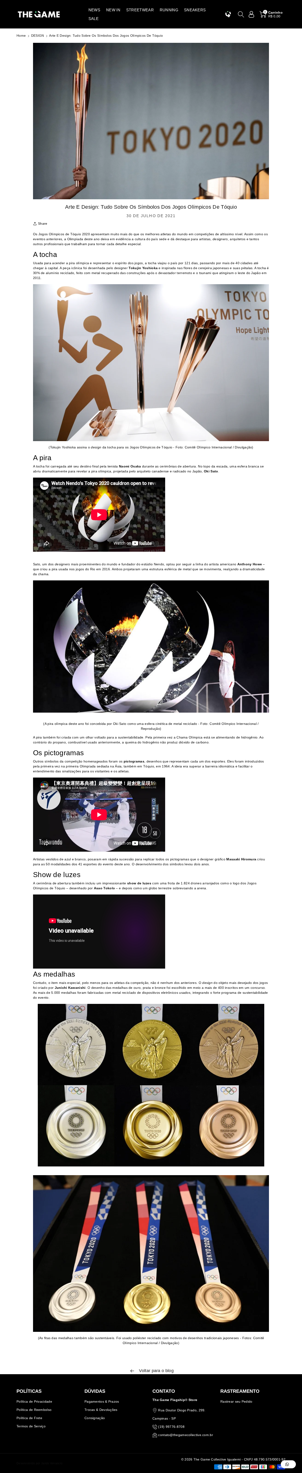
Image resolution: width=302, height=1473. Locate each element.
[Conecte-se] (251, 14)
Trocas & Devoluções (100, 1410)
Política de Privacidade (34, 1401)
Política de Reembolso (34, 1410)
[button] (94, 10)
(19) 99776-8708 (171, 1427)
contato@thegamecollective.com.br (185, 1435)
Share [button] (42, 223)
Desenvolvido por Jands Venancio (40, 1463)
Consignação (94, 1418)
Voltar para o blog (156, 1370)
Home (21, 35)
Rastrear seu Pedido (236, 1401)
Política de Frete (29, 1418)
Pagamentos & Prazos (101, 1401)
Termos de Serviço (31, 1426)
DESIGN (37, 35)
